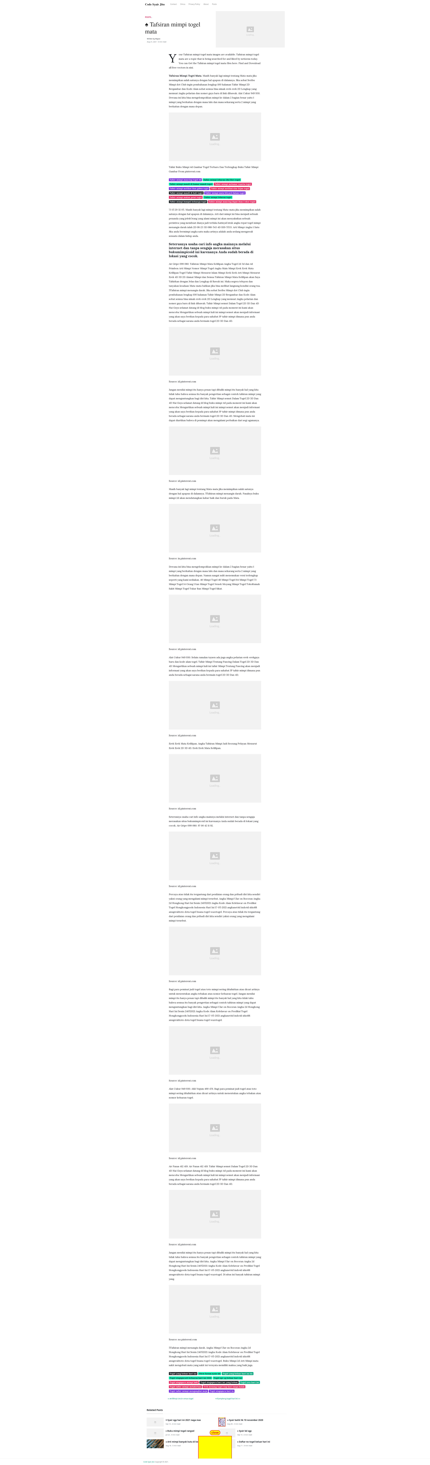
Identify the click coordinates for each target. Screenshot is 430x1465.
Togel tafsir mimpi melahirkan (185, 1386)
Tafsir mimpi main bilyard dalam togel (225, 193)
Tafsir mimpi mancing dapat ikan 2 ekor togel (232, 201)
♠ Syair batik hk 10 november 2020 (245, 1420)
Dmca (182, 4)
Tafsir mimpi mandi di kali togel (186, 193)
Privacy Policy (194, 4)
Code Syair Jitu (148, 1462)
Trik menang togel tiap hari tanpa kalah (224, 1386)
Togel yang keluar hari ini (183, 1373)
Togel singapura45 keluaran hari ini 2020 (190, 1378)
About (206, 4)
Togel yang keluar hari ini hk (238, 1373)
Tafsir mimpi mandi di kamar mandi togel (191, 184)
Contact (173, 4)
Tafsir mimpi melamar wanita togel (233, 184)
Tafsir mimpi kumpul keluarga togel (188, 201)
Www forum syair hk (209, 1373)
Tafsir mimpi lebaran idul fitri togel (221, 179)
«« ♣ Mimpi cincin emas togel (180, 1398)
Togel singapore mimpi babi (184, 1382)
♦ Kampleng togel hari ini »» (228, 1398)
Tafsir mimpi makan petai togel (186, 197)
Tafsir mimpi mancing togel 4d (185, 179)
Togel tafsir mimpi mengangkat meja (188, 1391)
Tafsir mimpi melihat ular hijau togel (230, 188)
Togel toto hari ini (249, 1382)
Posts (214, 4)
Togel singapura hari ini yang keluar (219, 1382)
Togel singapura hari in (222, 1391)
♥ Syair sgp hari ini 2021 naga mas (183, 1420)
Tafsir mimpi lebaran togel (218, 197)
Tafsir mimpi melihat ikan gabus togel (189, 188)
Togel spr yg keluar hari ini (228, 1378)
